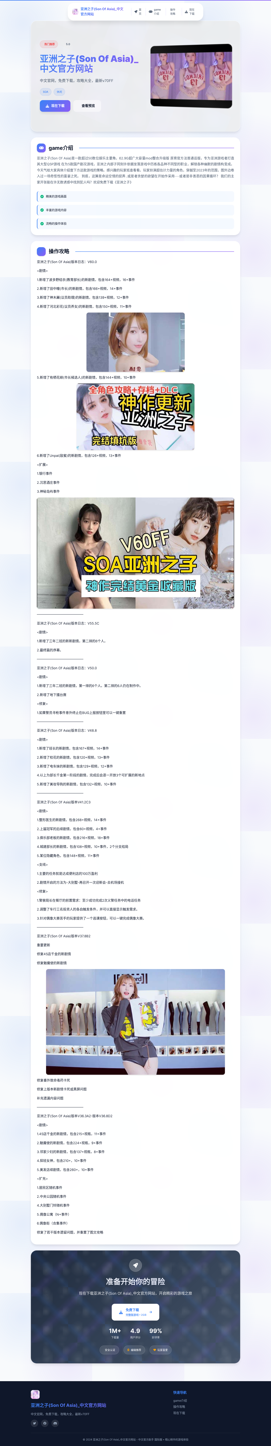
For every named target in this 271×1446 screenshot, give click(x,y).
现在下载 (179, 1413)
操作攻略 (179, 1407)
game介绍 (180, 1400)
